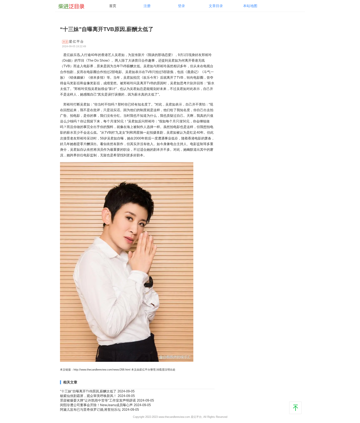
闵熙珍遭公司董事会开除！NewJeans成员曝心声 (97, 405)
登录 (181, 6)
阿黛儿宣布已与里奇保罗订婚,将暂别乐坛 (91, 409)
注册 (147, 6)
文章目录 (216, 6)
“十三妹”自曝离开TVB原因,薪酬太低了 (89, 391)
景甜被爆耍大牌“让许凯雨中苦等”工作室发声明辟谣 (98, 400)
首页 (112, 6)
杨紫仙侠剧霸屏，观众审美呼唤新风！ (89, 396)
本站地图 (250, 6)
